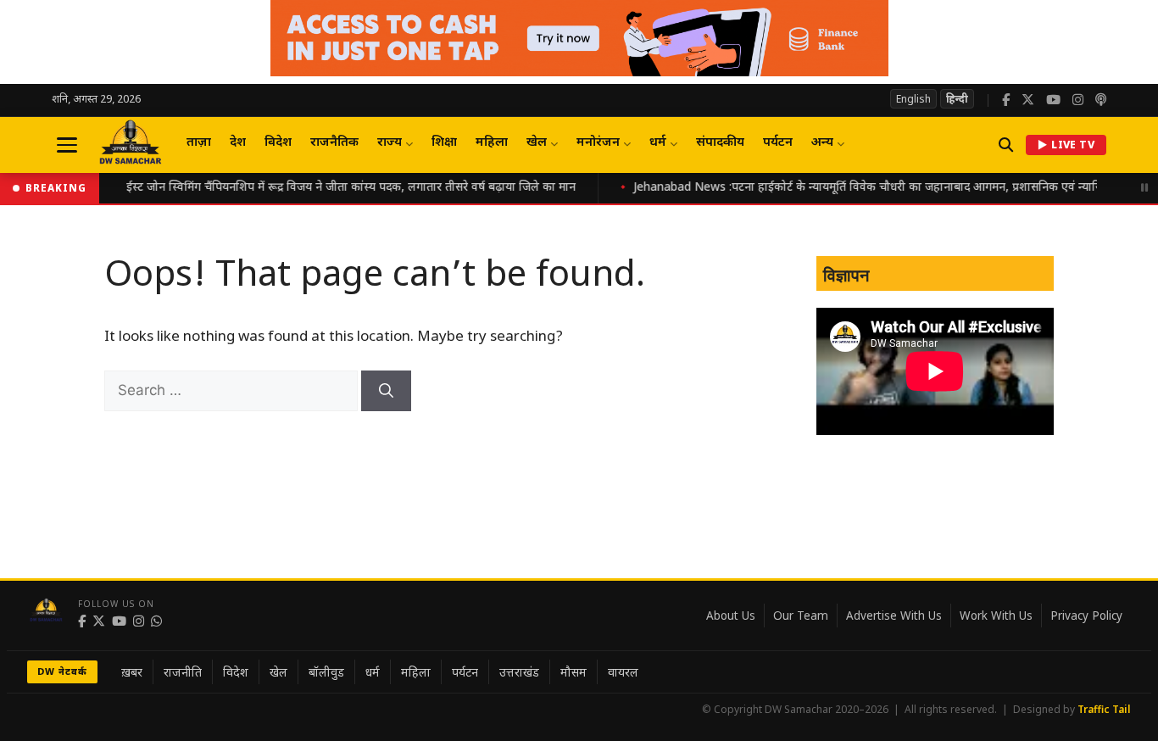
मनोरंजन (598, 143)
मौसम (573, 672)
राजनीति (183, 672)
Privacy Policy (1086, 615)
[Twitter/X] (1028, 100)
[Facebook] (1006, 100)
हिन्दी (957, 99)
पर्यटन (778, 143)
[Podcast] (1100, 100)
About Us (730, 615)
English (913, 99)
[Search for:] (232, 391)
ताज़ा (199, 143)
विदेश (278, 143)
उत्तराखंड (519, 672)
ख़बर (131, 672)
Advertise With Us (894, 615)
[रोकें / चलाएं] (1144, 188)
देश (238, 143)
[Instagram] (1077, 100)
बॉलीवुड (326, 672)
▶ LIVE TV (1066, 144)
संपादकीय (720, 143)
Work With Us (996, 615)
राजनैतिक (334, 143)
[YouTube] (1053, 100)
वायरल (623, 672)
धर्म (657, 143)
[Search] (386, 390)
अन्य (822, 143)
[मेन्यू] (67, 145)
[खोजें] (1005, 145)
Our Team (800, 615)
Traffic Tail (1104, 709)
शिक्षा (444, 143)
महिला (492, 143)
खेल (536, 143)
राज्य (389, 143)
